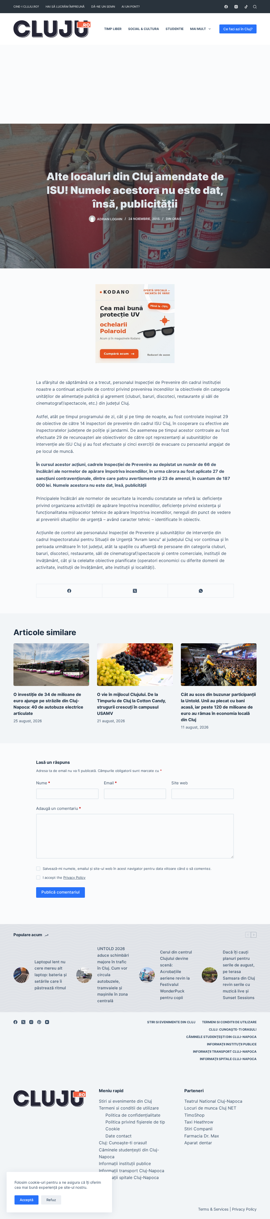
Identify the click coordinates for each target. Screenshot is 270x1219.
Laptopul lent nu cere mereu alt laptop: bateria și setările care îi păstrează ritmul (51, 974)
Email (110, 782)
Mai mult (198, 29)
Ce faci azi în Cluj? (238, 29)
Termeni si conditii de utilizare (229, 1022)
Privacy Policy (74, 877)
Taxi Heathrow (198, 1122)
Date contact (118, 1135)
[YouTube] (47, 1022)
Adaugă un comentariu (58, 808)
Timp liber (113, 29)
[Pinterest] (39, 1022)
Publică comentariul (60, 892)
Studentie (175, 29)
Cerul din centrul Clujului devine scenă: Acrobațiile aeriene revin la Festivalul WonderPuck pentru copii (176, 975)
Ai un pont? (131, 6)
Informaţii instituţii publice (232, 1044)
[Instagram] (236, 6)
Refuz (51, 1200)
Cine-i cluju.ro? (26, 6)
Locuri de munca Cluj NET (210, 1108)
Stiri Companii (198, 1128)
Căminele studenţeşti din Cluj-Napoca (221, 1037)
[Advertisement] (135, 84)
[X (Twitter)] (135, 591)
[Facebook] (226, 6)
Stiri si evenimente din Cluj (171, 1022)
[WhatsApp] (201, 591)
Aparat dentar (198, 1142)
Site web (179, 782)
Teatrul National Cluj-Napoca (213, 1101)
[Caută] (255, 6)
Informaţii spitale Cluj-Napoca (228, 1059)
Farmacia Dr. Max (201, 1135)
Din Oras (173, 219)
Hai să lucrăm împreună (65, 6)
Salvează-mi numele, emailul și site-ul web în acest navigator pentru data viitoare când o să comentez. (127, 868)
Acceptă (26, 1200)
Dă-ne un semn (103, 6)
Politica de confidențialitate (132, 1115)
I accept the (64, 877)
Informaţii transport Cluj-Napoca (225, 1052)
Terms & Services (213, 1209)
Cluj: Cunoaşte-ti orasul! (233, 1029)
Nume (43, 782)
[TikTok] (246, 6)
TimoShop (194, 1115)
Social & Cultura (143, 29)
